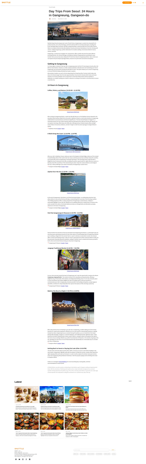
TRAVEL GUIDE (107, 453)
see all (113, 453)
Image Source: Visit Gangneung (73, 151)
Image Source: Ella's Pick (73, 325)
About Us (76, 453)
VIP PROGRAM (99, 453)
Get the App (127, 2)
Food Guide (82, 453)
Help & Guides (91, 453)
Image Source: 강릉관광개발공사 (73, 228)
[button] (134, 3)
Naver (63, 128)
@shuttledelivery (63, 361)
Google (59, 128)
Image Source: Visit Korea (73, 112)
